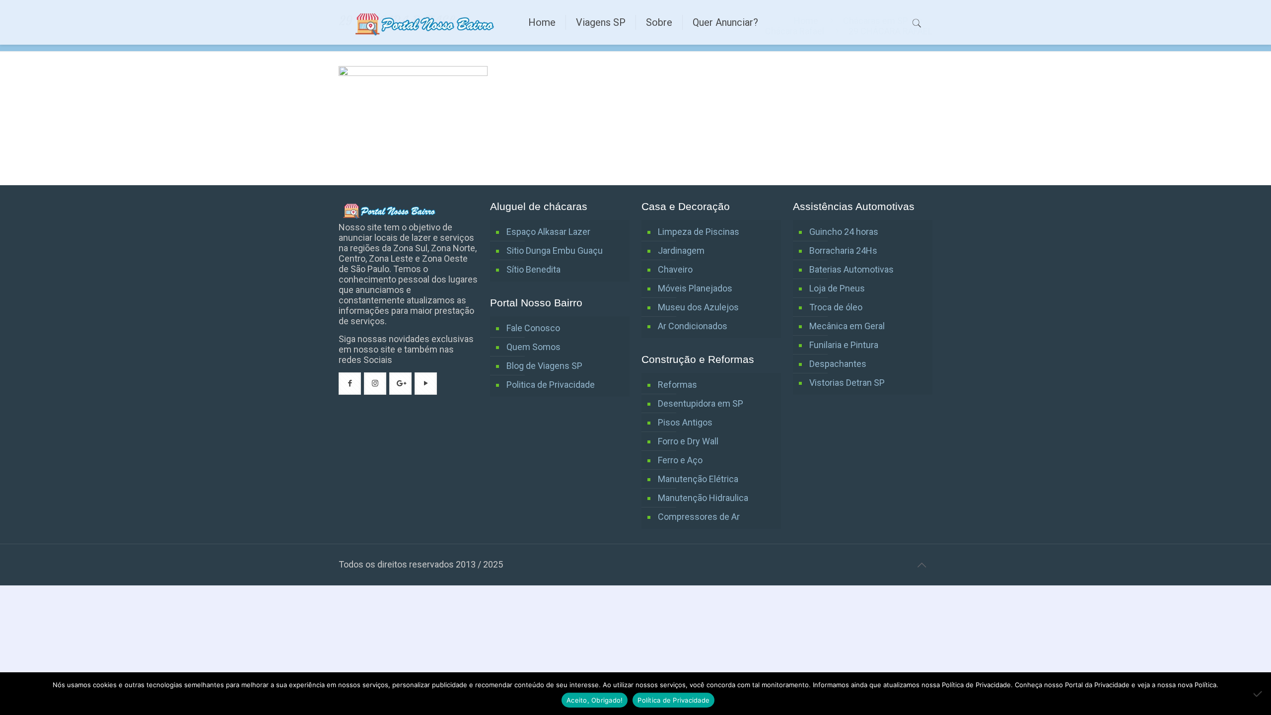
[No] (1259, 694)
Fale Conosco (533, 328)
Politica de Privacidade (550, 384)
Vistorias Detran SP (847, 382)
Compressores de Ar (699, 516)
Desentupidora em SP (700, 403)
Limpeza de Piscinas (698, 231)
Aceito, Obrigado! (594, 700)
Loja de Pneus (837, 288)
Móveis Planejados (695, 288)
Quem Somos (533, 347)
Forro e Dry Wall (688, 441)
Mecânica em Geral (847, 326)
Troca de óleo (835, 307)
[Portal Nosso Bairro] (426, 22)
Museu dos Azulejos (698, 307)
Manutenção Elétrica (698, 479)
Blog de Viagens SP (544, 365)
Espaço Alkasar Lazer (548, 231)
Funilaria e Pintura (843, 345)
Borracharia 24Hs (843, 250)
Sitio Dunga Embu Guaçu (554, 250)
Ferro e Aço (680, 460)
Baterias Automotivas (851, 269)
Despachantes (837, 363)
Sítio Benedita (533, 269)
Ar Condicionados (692, 326)
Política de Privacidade (673, 700)
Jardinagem (681, 250)
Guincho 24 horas (843, 231)
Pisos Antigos (685, 422)
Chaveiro (675, 269)
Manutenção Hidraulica (703, 498)
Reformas (677, 384)
